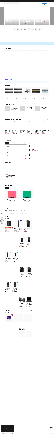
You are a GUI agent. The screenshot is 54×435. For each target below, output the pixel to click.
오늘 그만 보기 (3, 433)
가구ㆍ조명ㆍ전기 (10, 213)
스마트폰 (21, 210)
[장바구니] (50, 5)
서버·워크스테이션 (16, 210)
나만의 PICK (30, 85)
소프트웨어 (24, 210)
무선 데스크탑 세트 (17, 85)
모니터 (26, 210)
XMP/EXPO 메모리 (7, 85)
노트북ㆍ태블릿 (9, 210)
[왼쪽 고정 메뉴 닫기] (1, 223)
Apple (19, 210)
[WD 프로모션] (51, 428)
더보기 (47, 79)
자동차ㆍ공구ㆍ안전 (24, 213)
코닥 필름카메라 (26, 85)
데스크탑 (6, 210)
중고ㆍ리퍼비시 (28, 213)
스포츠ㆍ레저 (6, 213)
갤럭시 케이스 (21, 85)
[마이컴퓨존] (52, 5)
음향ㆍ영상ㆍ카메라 (19, 213)
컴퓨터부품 (12, 210)
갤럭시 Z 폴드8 (12, 85)
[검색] (18, 3)
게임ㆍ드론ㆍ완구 (14, 213)
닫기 (12, 433)
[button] (5, 16)
